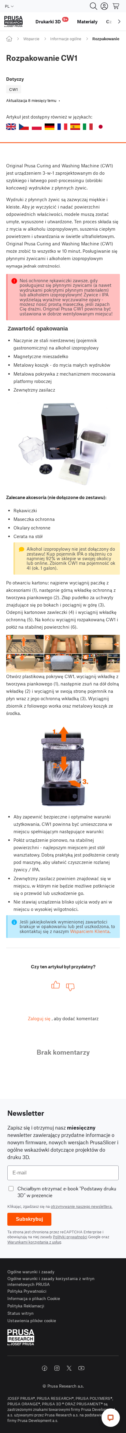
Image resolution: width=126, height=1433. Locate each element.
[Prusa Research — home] (13, 21)
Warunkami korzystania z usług (34, 1242)
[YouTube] (81, 1368)
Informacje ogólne (65, 38)
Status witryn (20, 1313)
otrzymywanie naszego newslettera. (82, 1206)
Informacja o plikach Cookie (33, 1298)
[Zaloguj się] (104, 6)
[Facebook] (45, 1368)
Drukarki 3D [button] (51, 20)
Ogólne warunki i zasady (30, 1271)
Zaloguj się (39, 1018)
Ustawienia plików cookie (31, 1320)
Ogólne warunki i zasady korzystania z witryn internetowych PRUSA (50, 1281)
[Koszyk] (116, 6)
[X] (69, 1368)
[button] (11, 126)
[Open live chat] (111, 1417)
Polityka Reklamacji (25, 1305)
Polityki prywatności (70, 1236)
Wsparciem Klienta (89, 931)
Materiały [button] (87, 21)
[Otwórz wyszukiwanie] (93, 6)
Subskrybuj (29, 1219)
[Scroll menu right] (119, 21)
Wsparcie (31, 38)
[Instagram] (57, 1368)
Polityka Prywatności (26, 1291)
